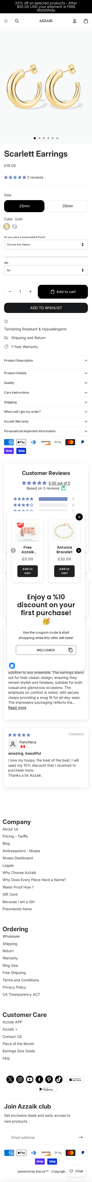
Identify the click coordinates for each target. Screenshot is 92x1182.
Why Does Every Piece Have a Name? (34, 879)
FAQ (6, 1058)
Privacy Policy (14, 987)
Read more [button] (17, 707)
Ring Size (10, 965)
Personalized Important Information (29, 431)
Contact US (12, 1036)
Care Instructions (16, 392)
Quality (9, 383)
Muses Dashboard (18, 858)
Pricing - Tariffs (15, 836)
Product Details (15, 373)
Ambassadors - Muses (21, 851)
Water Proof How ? (18, 887)
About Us (10, 829)
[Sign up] (81, 1137)
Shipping (10, 402)
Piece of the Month (18, 1044)
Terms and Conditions (21, 980)
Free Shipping (14, 972)
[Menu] (6, 21)
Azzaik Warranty (16, 421)
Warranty (10, 958)
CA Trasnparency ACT (21, 994)
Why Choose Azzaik (19, 872)
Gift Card (10, 894)
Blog (6, 843)
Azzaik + (10, 1029)
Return (8, 951)
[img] (19, 735)
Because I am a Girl (18, 901)
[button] (15, 177)
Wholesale (11, 936)
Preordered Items (17, 909)
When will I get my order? (22, 412)
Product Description (18, 360)
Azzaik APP (12, 1022)
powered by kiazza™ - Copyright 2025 (46, 1171)
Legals (8, 865)
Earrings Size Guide (19, 1051)
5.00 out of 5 (59, 483)
